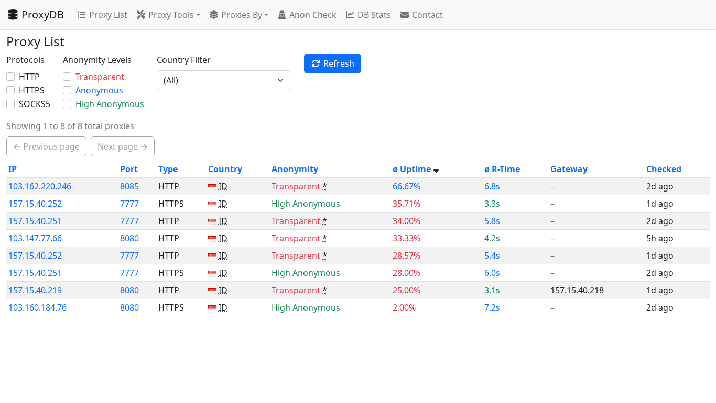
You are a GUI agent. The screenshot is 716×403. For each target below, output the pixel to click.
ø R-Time (502, 169)
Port (129, 169)
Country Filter (184, 60)
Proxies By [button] (241, 14)
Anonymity (295, 169)
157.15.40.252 (35, 203)
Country (225, 169)
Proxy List (108, 14)
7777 (129, 203)
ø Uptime (412, 169)
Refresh (338, 63)
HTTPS (32, 90)
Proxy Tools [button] (171, 14)
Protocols (25, 60)
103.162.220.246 (39, 186)
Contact (427, 14)
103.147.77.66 (35, 238)
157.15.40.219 (35, 290)
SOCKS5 (34, 104)
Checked (663, 169)
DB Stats (374, 14)
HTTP (29, 76)
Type (168, 169)
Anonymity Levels (97, 60)
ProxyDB (42, 14)
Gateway (569, 169)
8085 (129, 186)
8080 (129, 238)
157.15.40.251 (35, 221)
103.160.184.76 (37, 307)
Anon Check (313, 14)
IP (12, 169)
